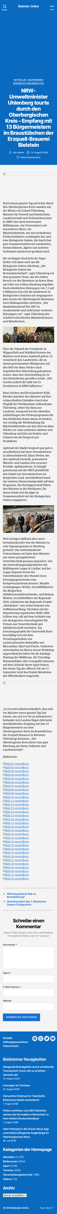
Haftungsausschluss (15, 1042)
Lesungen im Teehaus (16, 1085)
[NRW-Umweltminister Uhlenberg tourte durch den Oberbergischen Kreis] (16, 764)
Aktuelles (20, 80)
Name (7, 973)
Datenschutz (11, 1045)
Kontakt (7, 1038)
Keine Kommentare (30, 157)
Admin (21, 152)
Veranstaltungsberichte (28, 83)
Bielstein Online (28, 6)
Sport (6, 1165)
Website (7, 1001)
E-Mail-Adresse (12, 987)
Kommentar (10, 944)
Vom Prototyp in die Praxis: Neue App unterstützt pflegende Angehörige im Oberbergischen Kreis (26, 1132)
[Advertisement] (28, 48)
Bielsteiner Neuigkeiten (24, 1059)
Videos (7, 1179)
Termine (8, 1170)
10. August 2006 (39, 152)
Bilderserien (35, 80)
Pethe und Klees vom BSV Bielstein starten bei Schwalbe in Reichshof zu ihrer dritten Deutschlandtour (26, 1114)
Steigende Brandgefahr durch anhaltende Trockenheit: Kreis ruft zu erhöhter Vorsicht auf (28, 1070)
